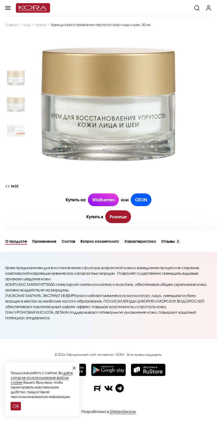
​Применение (44, 241)
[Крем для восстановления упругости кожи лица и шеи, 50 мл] (108, 104)
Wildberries (103, 199)
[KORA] (33, 8)
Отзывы (170, 241)
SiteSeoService (123, 411)
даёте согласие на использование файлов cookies (42, 377)
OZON (141, 199)
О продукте (16, 241)
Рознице (118, 216)
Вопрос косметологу (99, 241)
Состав (68, 241)
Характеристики (140, 241)
